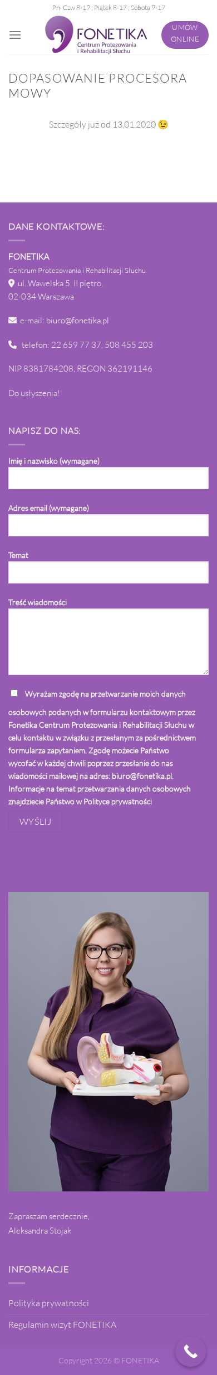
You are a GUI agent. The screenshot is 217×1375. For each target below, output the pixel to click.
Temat (18, 555)
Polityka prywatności (48, 1302)
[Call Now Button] (190, 1351)
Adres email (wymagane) (48, 508)
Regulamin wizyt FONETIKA (62, 1324)
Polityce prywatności (117, 801)
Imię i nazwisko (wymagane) (54, 460)
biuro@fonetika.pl (77, 320)
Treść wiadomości (37, 602)
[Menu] (15, 34)
